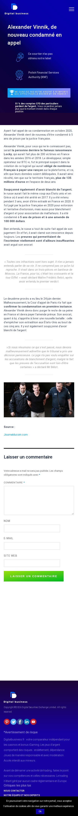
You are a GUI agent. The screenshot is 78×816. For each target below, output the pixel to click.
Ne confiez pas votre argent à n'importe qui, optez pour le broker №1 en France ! (41, 93)
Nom (7, 520)
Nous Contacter (14, 790)
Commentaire (14, 482)
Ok (40, 811)
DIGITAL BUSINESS (16, 5)
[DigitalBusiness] (15, 693)
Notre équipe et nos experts (22, 795)
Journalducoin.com (16, 434)
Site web (10, 555)
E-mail (8, 538)
